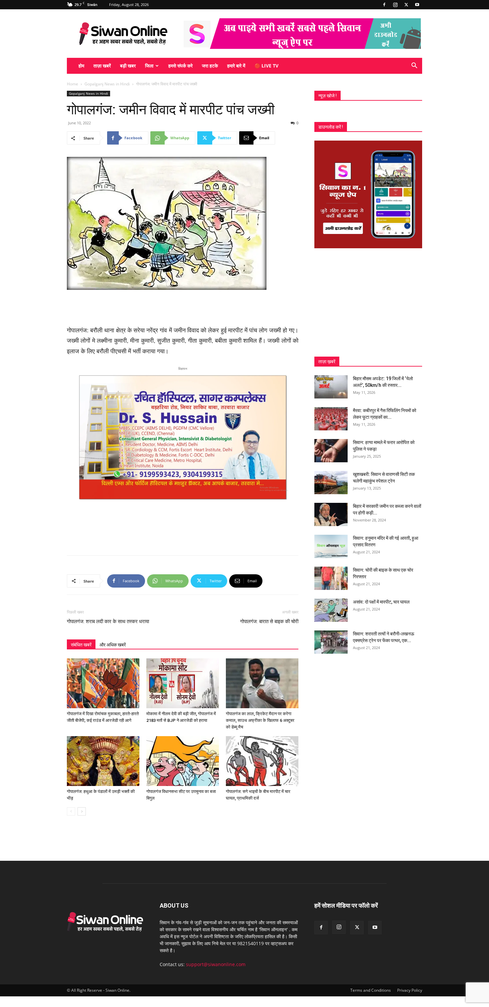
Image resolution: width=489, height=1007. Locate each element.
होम (81, 65)
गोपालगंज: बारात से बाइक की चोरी (269, 621)
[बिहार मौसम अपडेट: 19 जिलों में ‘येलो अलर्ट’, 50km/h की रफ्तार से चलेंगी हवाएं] (331, 386)
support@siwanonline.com (215, 964)
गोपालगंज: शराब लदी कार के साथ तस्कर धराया (108, 621)
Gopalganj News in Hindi (107, 84)
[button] (414, 66)
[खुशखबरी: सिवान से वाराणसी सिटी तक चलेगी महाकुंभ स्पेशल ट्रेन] (331, 482)
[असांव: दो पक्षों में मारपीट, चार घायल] (331, 610)
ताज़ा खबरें (102, 65)
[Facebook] (384, 4)
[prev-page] (71, 811)
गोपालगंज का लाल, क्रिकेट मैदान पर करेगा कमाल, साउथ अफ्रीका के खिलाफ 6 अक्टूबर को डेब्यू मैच (260, 720)
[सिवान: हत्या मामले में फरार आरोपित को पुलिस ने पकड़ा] (331, 450)
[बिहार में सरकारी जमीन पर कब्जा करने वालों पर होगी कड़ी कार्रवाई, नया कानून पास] (331, 514)
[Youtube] (417, 4)
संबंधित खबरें (81, 644)
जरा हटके (210, 65)
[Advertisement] (182, 308)
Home (72, 84)
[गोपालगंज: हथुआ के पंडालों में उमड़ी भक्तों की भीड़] (103, 761)
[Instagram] (395, 4)
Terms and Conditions (370, 990)
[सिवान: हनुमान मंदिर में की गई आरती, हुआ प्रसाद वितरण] (331, 546)
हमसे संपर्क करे (180, 65)
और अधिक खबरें (112, 644)
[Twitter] (406, 4)
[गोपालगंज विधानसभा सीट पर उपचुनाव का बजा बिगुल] (182, 761)
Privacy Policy (409, 990)
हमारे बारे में (236, 65)
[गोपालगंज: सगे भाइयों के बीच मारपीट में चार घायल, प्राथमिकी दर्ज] (262, 761)
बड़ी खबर (128, 65)
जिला (149, 65)
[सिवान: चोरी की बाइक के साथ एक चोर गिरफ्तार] (331, 578)
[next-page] (82, 811)
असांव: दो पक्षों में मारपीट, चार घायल (381, 602)
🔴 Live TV (266, 65)
